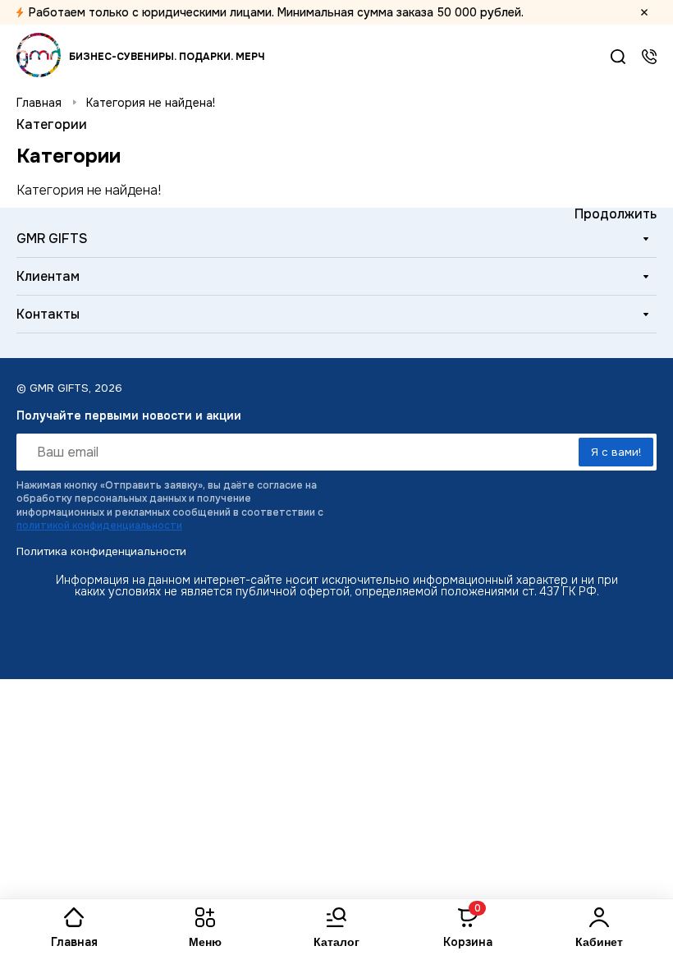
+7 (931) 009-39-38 (649, 56)
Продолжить (616, 214)
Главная (39, 103)
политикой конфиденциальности (99, 525)
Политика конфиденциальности (101, 551)
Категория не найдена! (150, 103)
